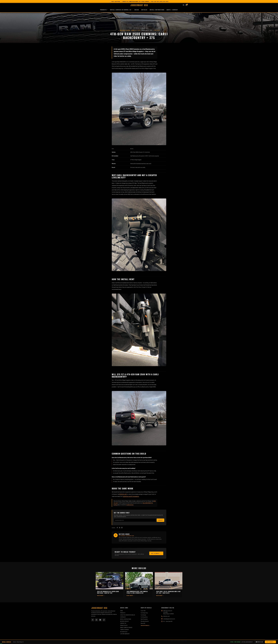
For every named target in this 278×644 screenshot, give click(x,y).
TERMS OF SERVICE (124, 629)
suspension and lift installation (131, 496)
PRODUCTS (103, 9)
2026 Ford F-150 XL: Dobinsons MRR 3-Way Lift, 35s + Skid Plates (168, 592)
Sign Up (160, 520)
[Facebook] (92, 619)
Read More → (109, 595)
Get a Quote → (270, 641)
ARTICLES (144, 9)
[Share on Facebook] (117, 528)
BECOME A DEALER (124, 621)
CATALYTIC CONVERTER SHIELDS (127, 615)
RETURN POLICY (123, 631)
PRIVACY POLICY (123, 625)
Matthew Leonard (125, 30)
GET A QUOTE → (156, 553)
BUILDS (137, 9)
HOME (121, 610)
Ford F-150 (143, 610)
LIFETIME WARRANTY (125, 633)
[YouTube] (100, 619)
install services (129, 504)
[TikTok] (104, 619)
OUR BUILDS (123, 617)
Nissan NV (143, 623)
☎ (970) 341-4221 (259, 641)
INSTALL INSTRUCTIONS (157, 9)
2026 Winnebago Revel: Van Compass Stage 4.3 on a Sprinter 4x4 (137, 592)
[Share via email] (122, 528)
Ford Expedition (144, 617)
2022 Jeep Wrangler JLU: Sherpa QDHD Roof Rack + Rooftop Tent (108, 592)
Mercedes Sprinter (145, 621)
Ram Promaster (144, 619)
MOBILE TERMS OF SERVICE (126, 627)
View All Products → (145, 625)
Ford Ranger (143, 615)
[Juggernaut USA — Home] (139, 5)
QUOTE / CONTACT (172, 9)
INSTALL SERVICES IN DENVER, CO (120, 9)
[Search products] (183, 5)
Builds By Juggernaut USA (141, 28)
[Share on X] (119, 528)
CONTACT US (123, 623)
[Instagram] (96, 619)
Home (130, 28)
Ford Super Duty (144, 612)
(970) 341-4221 (164, 1)
